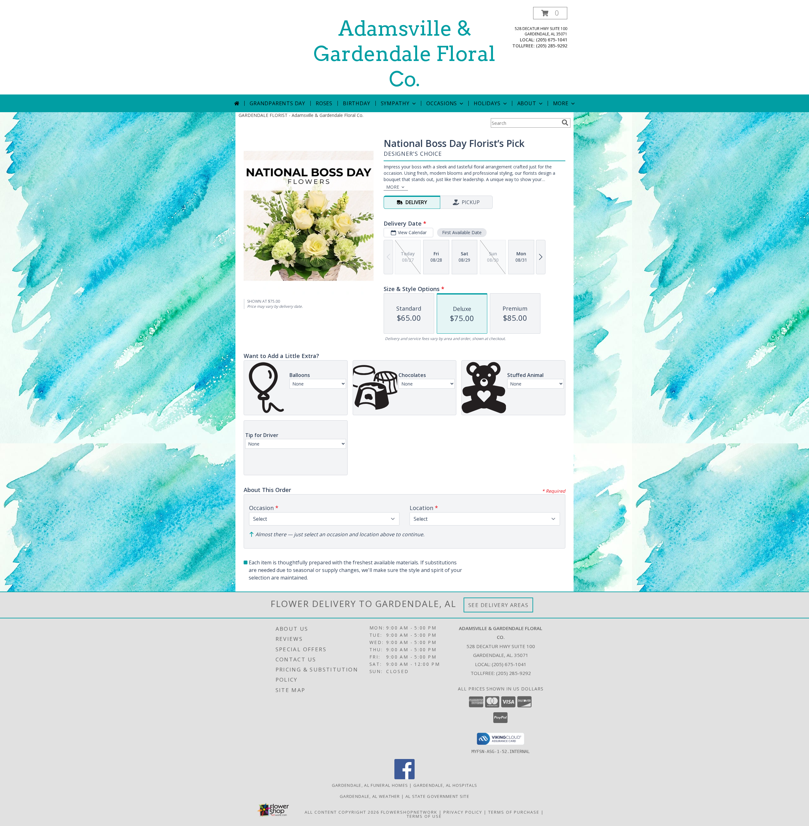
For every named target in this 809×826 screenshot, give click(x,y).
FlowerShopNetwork (409, 812)
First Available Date (462, 232)
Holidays (487, 103)
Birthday (356, 103)
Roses (324, 103)
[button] (550, 13)
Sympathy (395, 103)
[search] (565, 122)
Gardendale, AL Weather (370, 796)
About (526, 103)
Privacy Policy (462, 812)
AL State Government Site (437, 796)
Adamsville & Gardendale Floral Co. (404, 53)
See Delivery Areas (498, 605)
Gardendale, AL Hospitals (445, 785)
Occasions (441, 103)
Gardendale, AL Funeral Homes (370, 785)
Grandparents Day (277, 103)
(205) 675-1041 (551, 40)
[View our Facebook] (404, 777)
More (561, 103)
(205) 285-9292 (551, 46)
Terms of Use (424, 816)
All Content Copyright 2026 (342, 812)
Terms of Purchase (513, 812)
